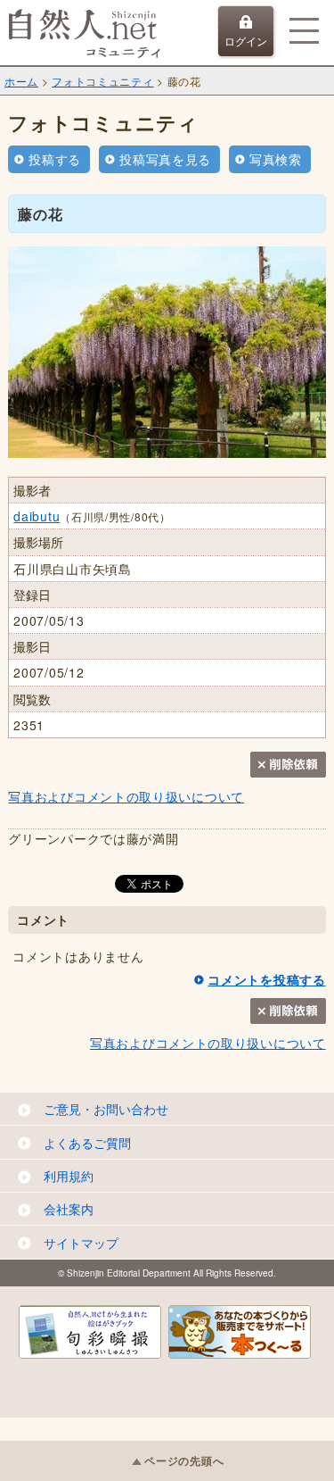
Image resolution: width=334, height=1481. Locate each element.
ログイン (245, 40)
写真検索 (275, 159)
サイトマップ (81, 1243)
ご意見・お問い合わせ (106, 1109)
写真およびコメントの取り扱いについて (126, 796)
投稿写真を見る (165, 159)
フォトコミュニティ (102, 80)
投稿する (55, 159)
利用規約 (69, 1176)
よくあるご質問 (87, 1143)
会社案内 (69, 1209)
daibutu (36, 516)
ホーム (21, 80)
